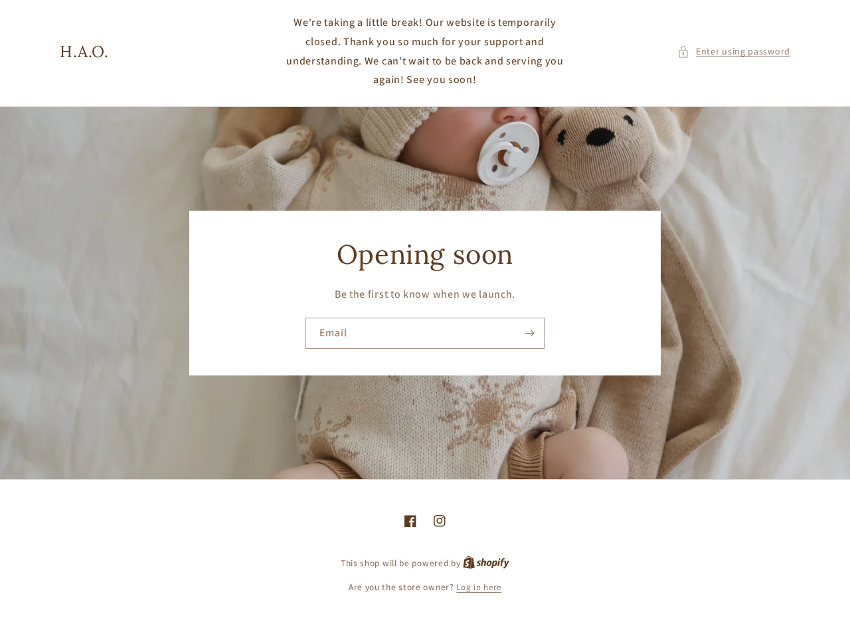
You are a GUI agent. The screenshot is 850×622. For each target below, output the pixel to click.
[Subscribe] (529, 333)
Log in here (478, 587)
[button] (733, 51)
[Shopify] (486, 563)
